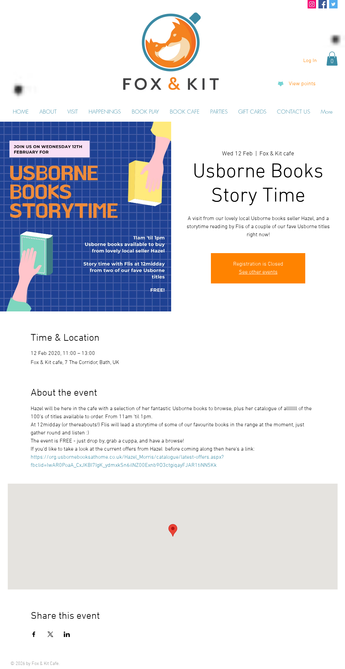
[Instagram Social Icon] (312, 4)
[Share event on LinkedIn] (67, 634)
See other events (258, 272)
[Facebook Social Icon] (322, 4)
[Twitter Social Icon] (333, 4)
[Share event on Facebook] (34, 634)
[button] (332, 59)
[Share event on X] (50, 634)
